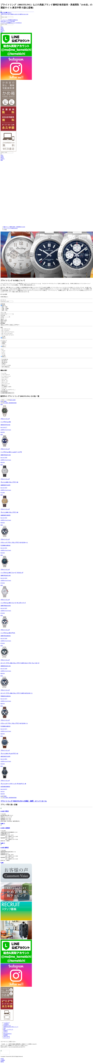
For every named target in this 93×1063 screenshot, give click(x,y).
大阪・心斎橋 (5, 308)
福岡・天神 (4, 310)
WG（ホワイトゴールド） (8, 331)
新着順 (11, 402)
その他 (3, 336)
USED (2, 28)
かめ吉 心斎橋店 (5, 828)
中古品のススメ (7, 1025)
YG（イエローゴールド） (8, 334)
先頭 (2, 401)
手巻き (3, 343)
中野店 (2, 1058)
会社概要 (4, 12)
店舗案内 (9, 22)
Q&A (11, 21)
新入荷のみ (4, 360)
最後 (5, 401)
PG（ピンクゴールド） (7, 333)
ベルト (2, 349)
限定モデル (4, 385)
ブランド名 (3, 312)
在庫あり (4, 363)
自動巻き (4, 342)
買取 (2, 32)
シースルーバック (6, 376)
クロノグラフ (5, 377)
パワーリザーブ (6, 374)
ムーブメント (4, 340)
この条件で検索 (4, 392)
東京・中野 (4, 307)
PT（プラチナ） (6, 330)
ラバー (3, 353)
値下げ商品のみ (6, 366)
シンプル (4, 373)
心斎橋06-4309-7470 (14, 14)
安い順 (5, 402)
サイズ (2, 318)
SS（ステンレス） (6, 328)
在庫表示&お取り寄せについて (10, 1026)
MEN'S (2, 29)
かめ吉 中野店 (5, 811)
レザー (3, 352)
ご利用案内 (10, 20)
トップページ (4, 20)
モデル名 (3, 315)
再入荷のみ (4, 362)
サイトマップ (6, 1037)
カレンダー (4, 379)
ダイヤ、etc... (5, 380)
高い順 (8, 402)
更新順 (14, 402)
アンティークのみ (6, 365)
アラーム (4, 388)
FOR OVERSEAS (7, 1033)
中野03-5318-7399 (5, 14)
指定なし (4, 305)
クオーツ (4, 345)
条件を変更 (13, 400)
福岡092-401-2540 (24, 14)
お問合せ (9, 12)
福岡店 (2, 1061)
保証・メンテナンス (8, 1029)
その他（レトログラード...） (9, 389)
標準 (2, 402)
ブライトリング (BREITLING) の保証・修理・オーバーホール (24, 801)
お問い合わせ (6, 1036)
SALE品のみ (5, 359)
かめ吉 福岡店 (5, 847)
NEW (2, 27)
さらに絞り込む (4, 391)
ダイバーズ (4, 382)
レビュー (13, 22)
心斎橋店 (3, 1060)
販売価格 (3, 323)
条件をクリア (11, 392)
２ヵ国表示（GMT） (7, 386)
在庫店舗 (3, 304)
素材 (2, 327)
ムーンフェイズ (6, 383)
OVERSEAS (19, 22)
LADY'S (2, 30)
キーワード (3, 300)
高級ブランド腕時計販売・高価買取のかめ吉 (14, 226)
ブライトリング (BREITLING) (10, 228)
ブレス (3, 350)
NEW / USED (4, 320)
